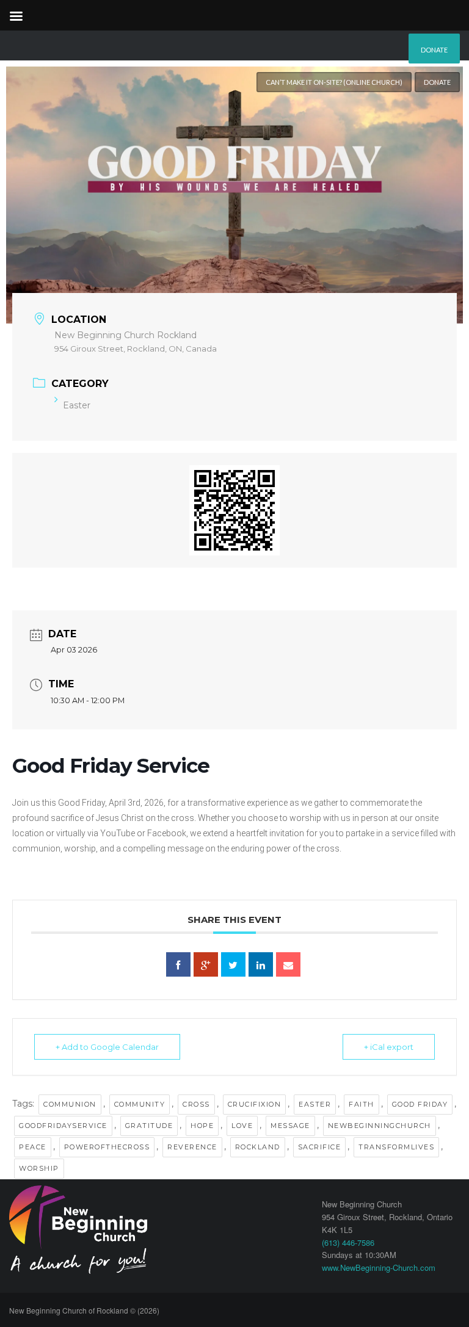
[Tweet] (233, 964)
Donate (434, 50)
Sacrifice (319, 1147)
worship (39, 1168)
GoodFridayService (63, 1125)
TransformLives (396, 1147)
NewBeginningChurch (379, 1125)
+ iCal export (388, 1047)
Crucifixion (255, 1104)
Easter (76, 405)
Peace (32, 1147)
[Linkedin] (261, 964)
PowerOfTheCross (107, 1147)
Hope (202, 1125)
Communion (69, 1104)
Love (242, 1125)
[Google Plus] (206, 964)
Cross (196, 1104)
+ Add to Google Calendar (107, 1047)
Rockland (257, 1147)
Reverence (192, 1147)
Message (290, 1125)
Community (139, 1104)
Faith (361, 1104)
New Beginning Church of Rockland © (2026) (84, 1310)
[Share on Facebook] (178, 964)
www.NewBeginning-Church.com (378, 1267)
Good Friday (420, 1104)
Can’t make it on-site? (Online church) (334, 82)
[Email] (288, 964)
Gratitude (149, 1125)
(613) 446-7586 (348, 1242)
